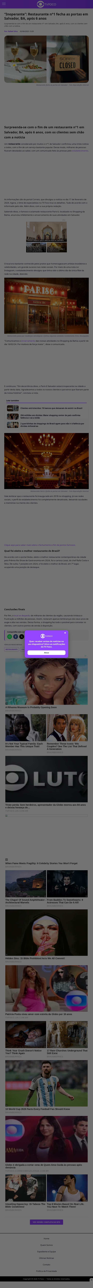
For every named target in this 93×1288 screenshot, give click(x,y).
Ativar (46, 653)
